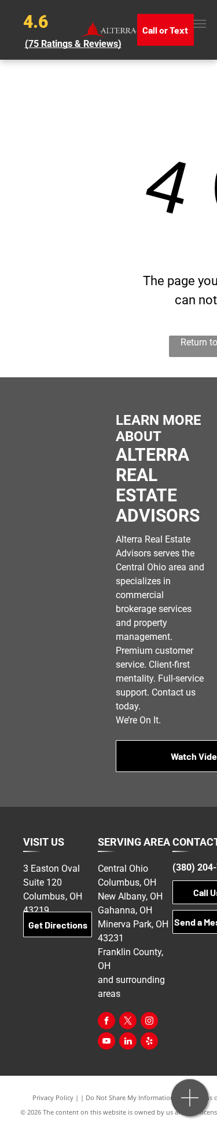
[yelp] (149, 1042)
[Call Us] (190, 1104)
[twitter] (128, 1022)
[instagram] (149, 1022)
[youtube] (106, 1042)
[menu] (199, 23)
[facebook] (106, 1022)
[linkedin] (128, 1042)
